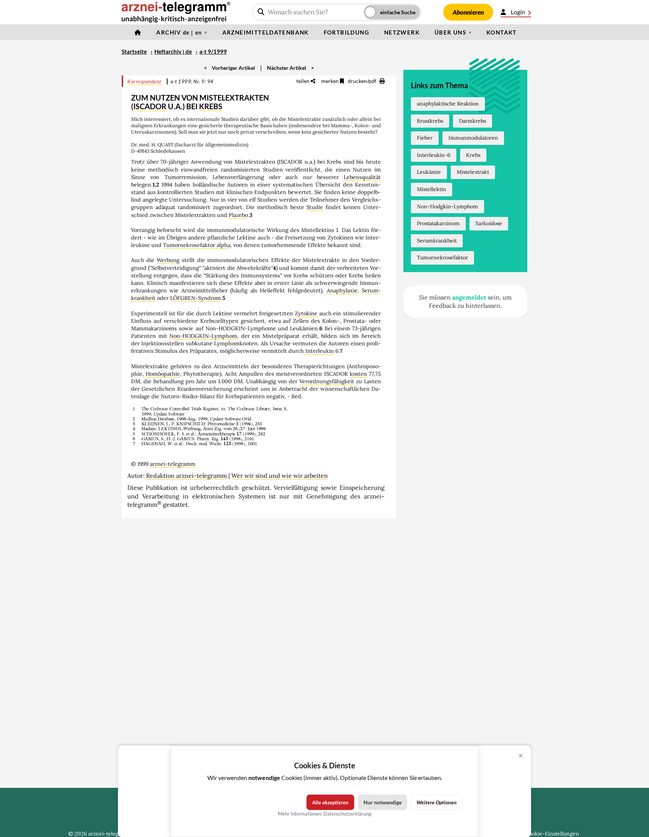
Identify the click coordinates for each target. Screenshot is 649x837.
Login (518, 11)
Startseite (134, 51)
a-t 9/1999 (213, 51)
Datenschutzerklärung (347, 814)
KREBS (210, 106)
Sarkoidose (488, 223)
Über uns (450, 32)
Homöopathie (163, 373)
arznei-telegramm (172, 464)
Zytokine (306, 313)
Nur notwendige (382, 802)
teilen (303, 81)
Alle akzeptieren (330, 802)
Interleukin (319, 351)
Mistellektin (431, 189)
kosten (358, 373)
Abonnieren (468, 12)
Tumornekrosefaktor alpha (196, 245)
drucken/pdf (362, 81)
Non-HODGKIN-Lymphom (203, 336)
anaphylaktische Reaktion (448, 103)
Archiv (179, 32)
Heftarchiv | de (173, 51)
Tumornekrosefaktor (442, 257)
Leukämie (429, 172)
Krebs (473, 155)
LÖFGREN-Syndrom (195, 298)
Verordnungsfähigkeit (326, 381)
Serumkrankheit (437, 240)
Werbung (168, 260)
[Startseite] (137, 32)
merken (330, 81)
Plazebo (238, 215)
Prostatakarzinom (438, 223)
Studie (314, 207)
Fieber (425, 137)
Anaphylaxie (342, 290)
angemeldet (469, 297)
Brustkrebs (430, 120)
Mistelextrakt (473, 172)
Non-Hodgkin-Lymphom (447, 206)
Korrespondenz (144, 81)
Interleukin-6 (433, 155)
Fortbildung (346, 32)
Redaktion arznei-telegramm (186, 475)
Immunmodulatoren (473, 137)
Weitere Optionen (437, 802)
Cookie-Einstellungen (552, 833)
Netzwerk (402, 32)
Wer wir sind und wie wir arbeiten (279, 475)
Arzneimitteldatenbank (265, 32)
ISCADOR (149, 106)
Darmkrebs (472, 120)
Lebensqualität (362, 177)
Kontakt (501, 32)
